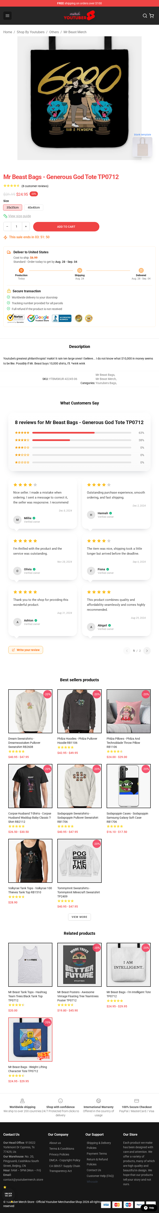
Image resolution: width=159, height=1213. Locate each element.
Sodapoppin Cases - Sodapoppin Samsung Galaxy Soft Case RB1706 (127, 817)
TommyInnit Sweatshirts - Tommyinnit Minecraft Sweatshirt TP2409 (78, 892)
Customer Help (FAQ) (100, 1176)
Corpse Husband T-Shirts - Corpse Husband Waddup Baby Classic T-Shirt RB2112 (29, 817)
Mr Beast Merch (75, 32)
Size (6, 201)
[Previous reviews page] (127, 650)
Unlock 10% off (8, 1195)
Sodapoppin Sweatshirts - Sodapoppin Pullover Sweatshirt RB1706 (77, 817)
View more (80, 917)
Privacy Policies (59, 1154)
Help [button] (151, 1207)
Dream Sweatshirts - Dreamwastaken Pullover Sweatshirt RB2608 (24, 743)
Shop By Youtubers (31, 32)
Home (7, 32)
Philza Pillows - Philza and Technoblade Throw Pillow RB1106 (123, 743)
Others (54, 32)
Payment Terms (97, 1153)
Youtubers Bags (106, 383)
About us (55, 1143)
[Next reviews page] (147, 650)
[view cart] (151, 15)
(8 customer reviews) (35, 186)
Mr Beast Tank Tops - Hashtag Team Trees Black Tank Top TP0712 (27, 996)
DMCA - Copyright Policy (64, 1160)
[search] (144, 15)
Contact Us (94, 1170)
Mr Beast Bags (105, 374)
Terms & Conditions (61, 1148)
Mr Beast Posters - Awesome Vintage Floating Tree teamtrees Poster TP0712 (78, 996)
